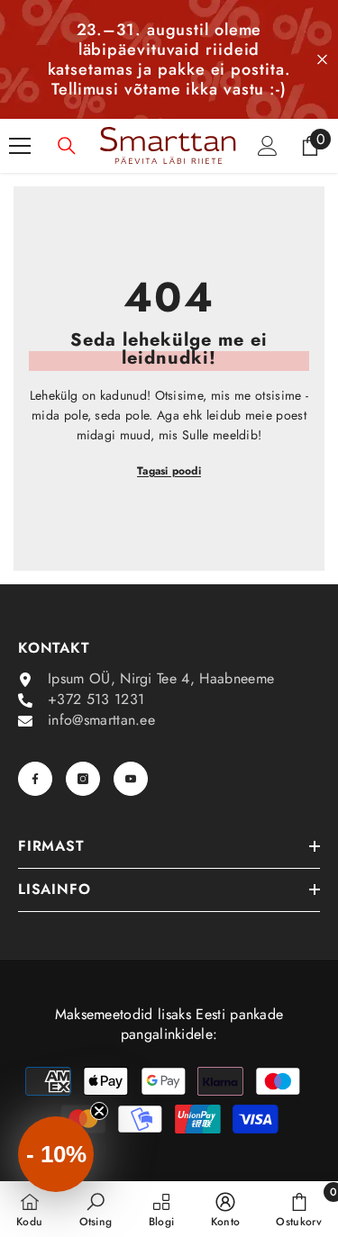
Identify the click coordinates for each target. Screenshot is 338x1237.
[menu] (20, 146)
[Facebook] (35, 779)
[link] (96, 1209)
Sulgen (322, 60)
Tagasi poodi (169, 471)
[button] (56, 1154)
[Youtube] (131, 779)
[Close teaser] (99, 1111)
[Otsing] (67, 146)
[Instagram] (83, 779)
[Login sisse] (268, 146)
